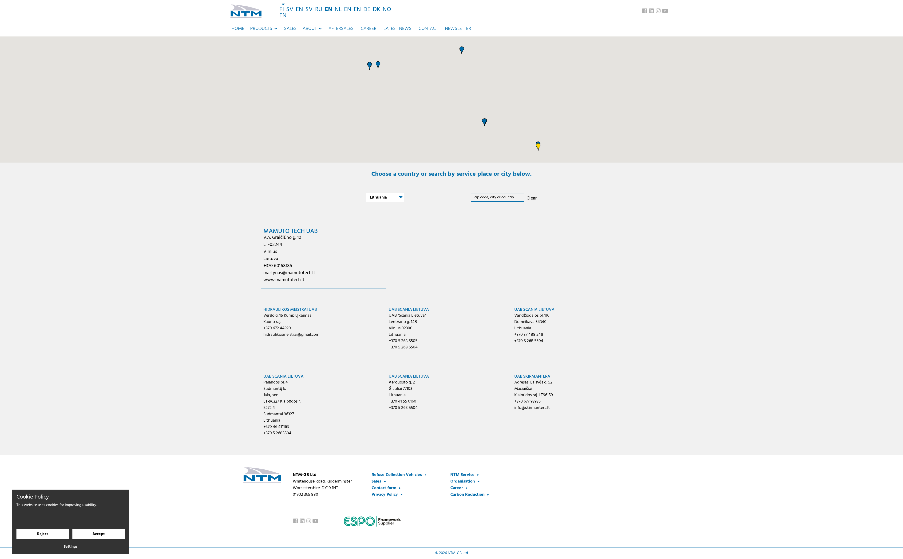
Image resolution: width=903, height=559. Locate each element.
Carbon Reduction (467, 494)
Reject (42, 534)
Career (368, 28)
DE (366, 9)
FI (281, 9)
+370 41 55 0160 (402, 401)
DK (376, 9)
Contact (428, 28)
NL (338, 9)
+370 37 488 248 (528, 334)
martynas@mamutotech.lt (289, 273)
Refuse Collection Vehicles (397, 474)
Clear (532, 198)
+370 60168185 (277, 266)
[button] (378, 65)
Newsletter (458, 28)
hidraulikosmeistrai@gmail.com (291, 334)
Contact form (384, 488)
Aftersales (341, 28)
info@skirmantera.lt (532, 407)
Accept (98, 534)
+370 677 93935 (527, 401)
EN (299, 9)
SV (289, 9)
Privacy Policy (385, 494)
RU (318, 9)
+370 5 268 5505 (403, 341)
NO (387, 9)
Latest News (398, 28)
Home (238, 28)
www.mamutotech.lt (283, 279)
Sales (290, 28)
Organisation (462, 481)
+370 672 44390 (277, 328)
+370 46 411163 (276, 426)
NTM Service (462, 474)
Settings (70, 547)
